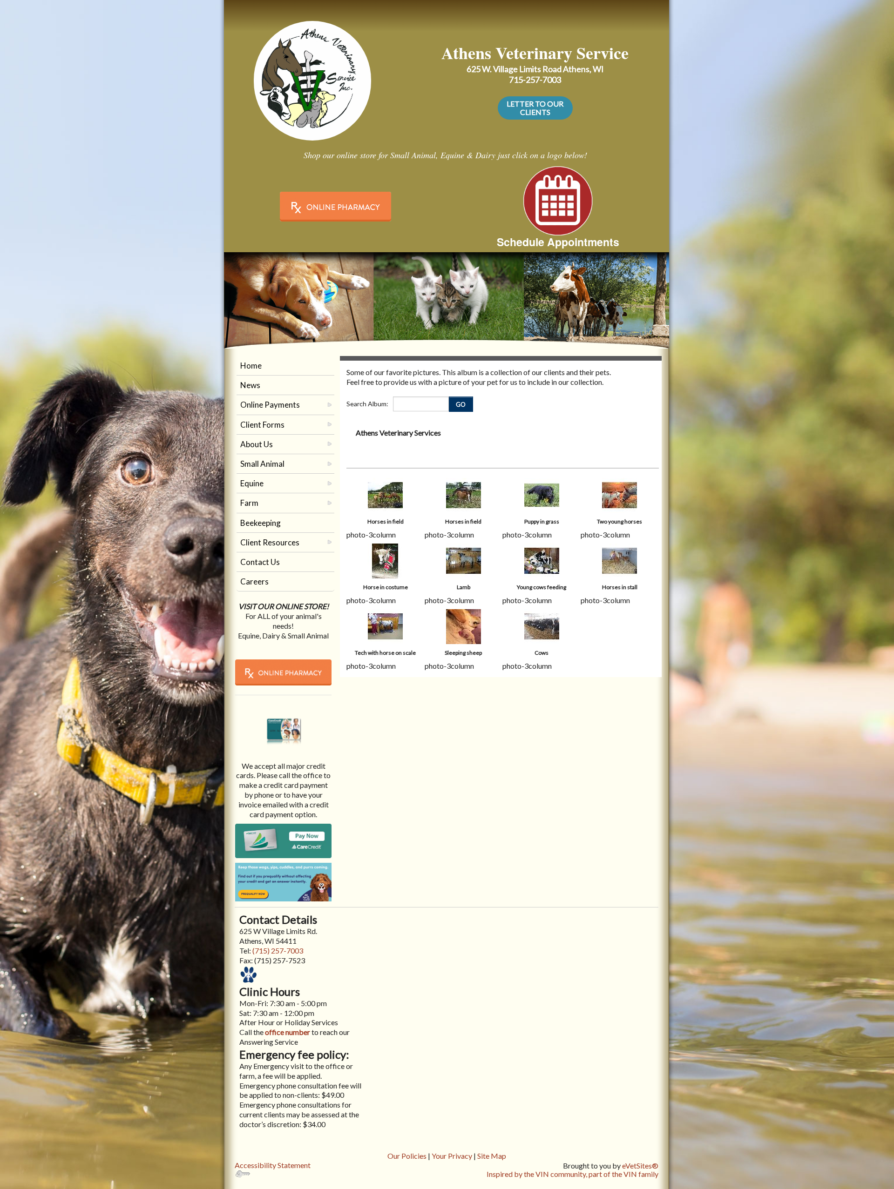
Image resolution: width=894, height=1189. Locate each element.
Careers (254, 581)
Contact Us (260, 562)
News (250, 385)
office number (287, 1032)
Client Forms (262, 425)
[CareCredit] (283, 841)
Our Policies (407, 1155)
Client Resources (269, 542)
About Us (256, 444)
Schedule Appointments (558, 241)
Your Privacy (452, 1155)
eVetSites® (640, 1165)
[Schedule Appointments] (558, 199)
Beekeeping (260, 523)
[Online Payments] (283, 725)
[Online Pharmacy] (335, 207)
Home (251, 365)
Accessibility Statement (273, 1165)
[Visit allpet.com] (283, 882)
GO (461, 404)
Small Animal (262, 464)
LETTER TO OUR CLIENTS (535, 107)
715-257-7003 (535, 79)
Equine (252, 483)
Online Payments (270, 405)
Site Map (491, 1155)
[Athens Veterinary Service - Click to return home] (312, 78)
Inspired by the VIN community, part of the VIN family (572, 1173)
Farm (249, 503)
